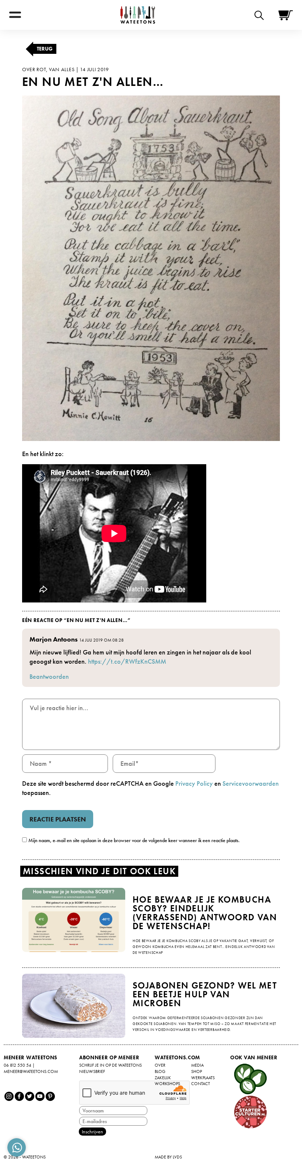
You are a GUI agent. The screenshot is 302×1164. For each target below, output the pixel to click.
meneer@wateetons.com (31, 1071)
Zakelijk (163, 1078)
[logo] (137, 15)
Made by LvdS (168, 1157)
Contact (200, 1084)
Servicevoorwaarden (250, 783)
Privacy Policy (194, 783)
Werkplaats (203, 1078)
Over (160, 1065)
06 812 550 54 (17, 1065)
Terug (45, 48)
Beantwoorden (49, 676)
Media (197, 1065)
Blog (160, 1071)
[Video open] (260, 15)
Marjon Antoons (53, 639)
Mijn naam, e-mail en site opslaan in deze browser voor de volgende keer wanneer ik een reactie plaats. (134, 840)
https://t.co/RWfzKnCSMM (127, 661)
